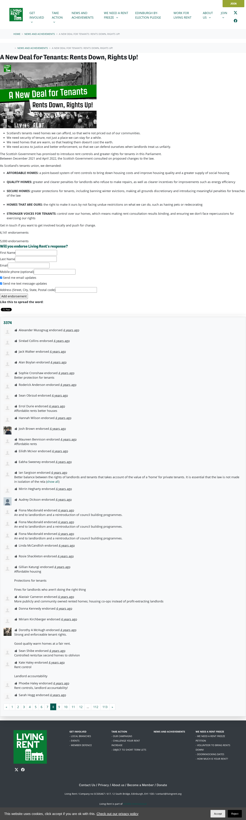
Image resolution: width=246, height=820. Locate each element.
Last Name (7, 259)
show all (53, 482)
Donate (162, 785)
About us (118, 785)
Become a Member (140, 785)
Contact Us (87, 785)
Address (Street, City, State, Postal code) (27, 290)
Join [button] (225, 13)
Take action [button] (60, 15)
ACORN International (135, 803)
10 (65, 707)
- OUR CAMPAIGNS (121, 736)
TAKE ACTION (119, 731)
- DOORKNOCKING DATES (210, 754)
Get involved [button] (38, 15)
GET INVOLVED (77, 731)
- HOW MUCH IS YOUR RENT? (212, 758)
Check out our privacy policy (117, 814)
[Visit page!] (235, 13)
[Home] (16, 14)
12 (81, 707)
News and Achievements (86, 15)
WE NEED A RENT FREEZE (210, 731)
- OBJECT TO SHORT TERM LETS (128, 749)
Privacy (103, 785)
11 (73, 707)
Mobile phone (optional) (17, 272)
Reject (234, 813)
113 (104, 707)
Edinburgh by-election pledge (148, 15)
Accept (218, 813)
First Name (7, 253)
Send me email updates (19, 278)
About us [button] (210, 15)
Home (16, 34)
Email (4, 265)
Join (233, 3)
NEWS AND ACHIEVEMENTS (169, 731)
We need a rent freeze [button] (118, 15)
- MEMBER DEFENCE (80, 745)
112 (95, 707)
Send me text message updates (24, 283)
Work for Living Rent (182, 15)
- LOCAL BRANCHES (80, 736)
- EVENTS (74, 740)
